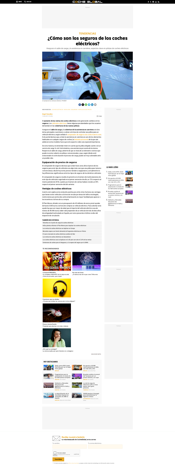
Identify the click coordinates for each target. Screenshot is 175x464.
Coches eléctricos (57, 109)
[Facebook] (148, 2)
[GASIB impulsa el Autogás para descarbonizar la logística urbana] (77, 395)
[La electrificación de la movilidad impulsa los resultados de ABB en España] (49, 395)
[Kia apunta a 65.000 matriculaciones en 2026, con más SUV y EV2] (77, 367)
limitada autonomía (81, 139)
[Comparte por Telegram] (89, 104)
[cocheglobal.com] (87, 2)
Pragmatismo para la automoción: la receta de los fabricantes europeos (62, 375)
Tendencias (86, 390)
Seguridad (74, 109)
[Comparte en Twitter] (83, 104)
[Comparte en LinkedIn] (92, 104)
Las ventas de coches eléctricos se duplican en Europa (59, 228)
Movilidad (67, 109)
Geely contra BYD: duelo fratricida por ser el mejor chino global (63, 367)
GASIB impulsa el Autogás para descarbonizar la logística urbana (91, 395)
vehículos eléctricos (85, 109)
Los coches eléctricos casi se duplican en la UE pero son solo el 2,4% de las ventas (67, 240)
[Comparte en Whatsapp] (86, 104)
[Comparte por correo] (95, 104)
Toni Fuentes (62, 379)
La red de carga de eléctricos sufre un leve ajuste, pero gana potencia (90, 385)
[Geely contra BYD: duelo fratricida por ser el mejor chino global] (49, 367)
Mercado (57, 370)
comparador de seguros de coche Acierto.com (84, 135)
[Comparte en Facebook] (79, 104)
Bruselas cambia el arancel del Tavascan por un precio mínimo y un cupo (91, 375)
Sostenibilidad (86, 398)
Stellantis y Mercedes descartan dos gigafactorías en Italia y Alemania (62, 385)
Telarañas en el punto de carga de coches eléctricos (58, 223)
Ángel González (47, 114)
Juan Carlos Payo (91, 370)
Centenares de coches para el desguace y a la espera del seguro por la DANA (65, 242)
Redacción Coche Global (65, 400)
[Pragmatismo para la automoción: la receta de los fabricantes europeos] (49, 376)
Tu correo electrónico (94, 443)
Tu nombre (55, 443)
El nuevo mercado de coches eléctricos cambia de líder (59, 234)
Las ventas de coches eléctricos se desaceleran (57, 237)
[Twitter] (150, 2)
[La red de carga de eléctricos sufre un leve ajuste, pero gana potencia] (77, 385)
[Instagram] (153, 2)
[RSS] (158, 2)
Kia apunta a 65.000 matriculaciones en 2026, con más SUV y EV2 (91, 367)
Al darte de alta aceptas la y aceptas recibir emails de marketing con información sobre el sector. (84, 463)
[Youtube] (156, 2)
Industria (57, 379)
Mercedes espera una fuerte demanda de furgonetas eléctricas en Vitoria (64, 231)
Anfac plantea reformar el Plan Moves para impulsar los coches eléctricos (64, 225)
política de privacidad (73, 463)
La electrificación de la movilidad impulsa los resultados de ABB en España (62, 396)
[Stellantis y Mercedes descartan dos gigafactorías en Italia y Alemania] (49, 385)
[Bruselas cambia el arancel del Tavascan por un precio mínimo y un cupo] (77, 376)
